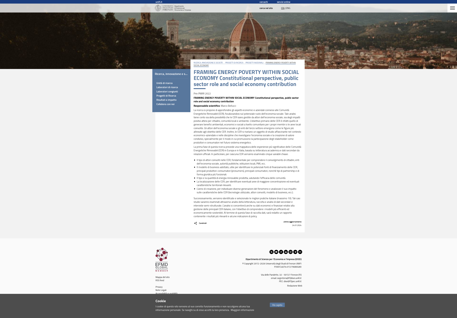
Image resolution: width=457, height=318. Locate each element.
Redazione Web (294, 285)
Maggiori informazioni (242, 310)
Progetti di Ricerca (234, 62)
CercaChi (264, 1)
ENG (288, 8)
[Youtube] (276, 252)
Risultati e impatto (166, 100)
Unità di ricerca (164, 83)
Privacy (159, 286)
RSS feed (160, 280)
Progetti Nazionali (254, 62)
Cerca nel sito (266, 8)
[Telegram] (295, 252)
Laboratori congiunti (167, 91)
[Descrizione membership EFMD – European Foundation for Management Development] (161, 248)
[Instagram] (290, 252)
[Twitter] (271, 252)
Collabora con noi (165, 104)
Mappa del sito (163, 277)
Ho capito (277, 305)
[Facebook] (281, 252)
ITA (282, 8)
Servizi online (283, 1)
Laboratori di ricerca (167, 87)
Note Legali (161, 290)
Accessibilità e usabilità (166, 293)
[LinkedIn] (286, 252)
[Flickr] (300, 252)
